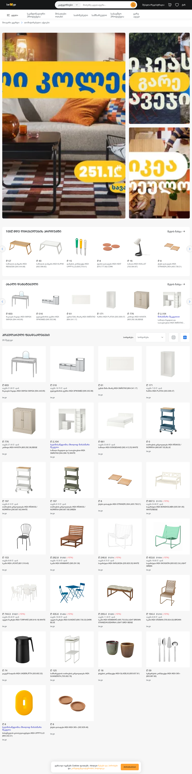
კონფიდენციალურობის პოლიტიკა (88, 768)
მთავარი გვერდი (11, 22)
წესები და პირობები (108, 765)
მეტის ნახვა (174, 231)
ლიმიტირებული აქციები (37, 22)
